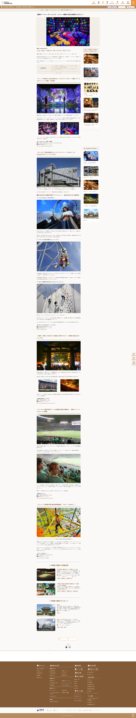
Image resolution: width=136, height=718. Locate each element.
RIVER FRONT (53, 696)
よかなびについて (69, 710)
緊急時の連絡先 (92, 688)
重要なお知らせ (92, 684)
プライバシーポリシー (96, 710)
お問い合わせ (80, 710)
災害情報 (90, 682)
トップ (38, 10)
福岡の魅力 (53, 670)
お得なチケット (92, 674)
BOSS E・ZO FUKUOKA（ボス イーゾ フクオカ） (67, 619)
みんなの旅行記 (41, 668)
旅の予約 (92, 665)
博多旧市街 (40, 673)
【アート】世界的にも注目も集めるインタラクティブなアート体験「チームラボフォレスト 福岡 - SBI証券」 (63, 66)
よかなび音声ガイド (66, 685)
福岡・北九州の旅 (54, 701)
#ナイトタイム (59, 50)
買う (76, 683)
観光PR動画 (53, 673)
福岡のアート (53, 680)
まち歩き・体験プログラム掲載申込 (94, 699)
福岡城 (39, 675)
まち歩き (64, 673)
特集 (78, 665)
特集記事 (42, 10)
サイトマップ (75, 710)
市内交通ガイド (92, 672)
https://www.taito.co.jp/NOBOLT (43, 557)
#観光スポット (49, 50)
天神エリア (40, 670)
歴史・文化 (40, 677)
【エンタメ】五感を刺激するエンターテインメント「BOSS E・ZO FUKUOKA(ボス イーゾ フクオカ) (63, 69)
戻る (68, 639)
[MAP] (61, 143)
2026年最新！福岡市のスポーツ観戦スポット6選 (67, 569)
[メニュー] (133, 3)
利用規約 (90, 710)
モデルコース (78, 694)
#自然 (54, 50)
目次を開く (59, 73)
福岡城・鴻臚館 (66, 692)
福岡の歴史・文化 (54, 682)
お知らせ (90, 680)
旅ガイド (79, 691)
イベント (79, 669)
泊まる (77, 688)
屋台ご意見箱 (85, 710)
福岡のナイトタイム (66, 680)
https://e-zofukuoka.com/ (42, 329)
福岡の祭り (65, 675)
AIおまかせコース (79, 696)
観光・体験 (78, 676)
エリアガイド (53, 690)
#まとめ (38, 50)
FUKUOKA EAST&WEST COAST (55, 693)
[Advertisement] (91, 137)
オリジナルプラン (79, 698)
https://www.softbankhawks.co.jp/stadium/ (45, 498)
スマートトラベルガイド (93, 693)
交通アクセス (93, 669)
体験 (76, 686)
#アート (69, 50)
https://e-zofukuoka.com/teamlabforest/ (44, 146)
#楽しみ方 (64, 50)
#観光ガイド (43, 50)
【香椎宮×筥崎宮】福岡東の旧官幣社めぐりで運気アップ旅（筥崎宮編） (68, 584)
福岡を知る (54, 665)
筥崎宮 (58, 605)
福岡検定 (52, 685)
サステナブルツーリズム (67, 682)
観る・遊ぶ (78, 679)
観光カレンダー (66, 670)
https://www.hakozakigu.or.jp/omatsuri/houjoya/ (46, 403)
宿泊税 (90, 691)
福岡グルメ (53, 675)
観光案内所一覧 (92, 686)
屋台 (78, 672)
